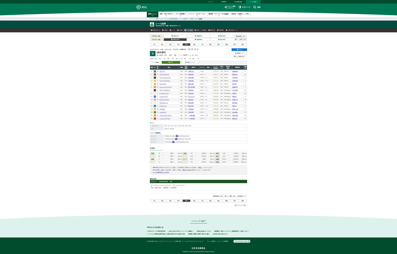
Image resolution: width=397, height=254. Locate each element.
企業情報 (223, 1)
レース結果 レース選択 (187, 19)
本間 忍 (234, 93)
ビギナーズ (246, 7)
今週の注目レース (232, 30)
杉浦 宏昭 (235, 80)
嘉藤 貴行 (235, 87)
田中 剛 (234, 84)
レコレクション (164, 93)
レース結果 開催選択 (172, 19)
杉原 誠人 (191, 99)
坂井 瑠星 (191, 77)
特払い (200, 167)
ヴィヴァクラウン (165, 80)
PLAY (171, 62)
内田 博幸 (191, 74)
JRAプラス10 (186, 170)
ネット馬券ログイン (231, 7)
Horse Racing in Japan (240, 241)
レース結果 (189, 30)
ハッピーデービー (165, 118)
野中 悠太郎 (191, 87)
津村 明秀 (191, 103)
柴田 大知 (191, 84)
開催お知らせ (156, 30)
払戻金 (180, 30)
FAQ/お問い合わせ (153, 241)
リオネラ (162, 109)
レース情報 (253, 1)
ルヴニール (163, 106)
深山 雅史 (235, 112)
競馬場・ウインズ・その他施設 (219, 14)
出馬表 (165, 30)
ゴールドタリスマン (166, 115)
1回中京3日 (222, 36)
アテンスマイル (164, 74)
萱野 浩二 (235, 74)
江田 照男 (191, 112)
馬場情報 (221, 30)
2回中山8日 (176, 39)
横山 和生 (191, 106)
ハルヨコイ (163, 112)
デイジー (162, 71)
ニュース (210, 1)
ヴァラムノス (164, 103)
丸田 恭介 (191, 90)
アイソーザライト (165, 90)
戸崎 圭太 (191, 71)
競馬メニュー (152, 14)
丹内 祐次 (191, 93)
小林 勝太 (192, 118)
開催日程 (212, 30)
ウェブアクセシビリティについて (194, 241)
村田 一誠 (235, 109)
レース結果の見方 (240, 56)
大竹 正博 (235, 90)
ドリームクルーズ (165, 77)
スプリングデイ (164, 99)
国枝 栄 (234, 96)
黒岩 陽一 (235, 118)
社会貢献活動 (238, 1)
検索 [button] (259, 7)
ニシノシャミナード (166, 87)
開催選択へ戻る (241, 36)
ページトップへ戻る (241, 205)
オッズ (173, 30)
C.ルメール (191, 96)
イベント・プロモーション (197, 14)
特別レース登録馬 (201, 30)
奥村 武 (234, 106)
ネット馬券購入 (181, 14)
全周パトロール (191, 62)
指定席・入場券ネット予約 (240, 14)
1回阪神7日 (199, 36)
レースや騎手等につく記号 (161, 172)
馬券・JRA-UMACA (166, 14)
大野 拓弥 (191, 80)
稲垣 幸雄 (235, 115)
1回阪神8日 (199, 39)
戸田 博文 (235, 77)
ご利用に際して (178, 241)
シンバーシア (164, 96)
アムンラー (163, 84)
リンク (171, 241)
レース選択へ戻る (241, 39)
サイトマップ (163, 241)
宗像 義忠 (235, 71)
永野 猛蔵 (192, 115)
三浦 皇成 (191, 109)
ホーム (152, 19)
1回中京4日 (222, 39)
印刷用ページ (240, 53)
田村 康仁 (235, 103)
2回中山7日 (176, 36)
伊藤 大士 (235, 99)
